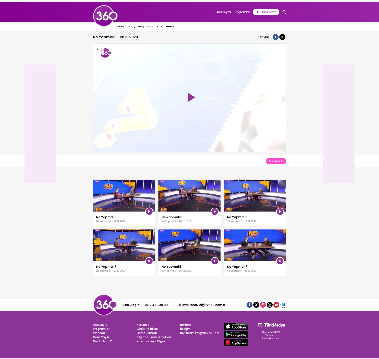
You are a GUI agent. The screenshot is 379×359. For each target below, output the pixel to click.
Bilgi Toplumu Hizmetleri (154, 337)
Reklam (185, 325)
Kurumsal (143, 325)
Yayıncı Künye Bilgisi (151, 341)
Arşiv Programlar (142, 26)
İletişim (185, 329)
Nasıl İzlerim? (102, 341)
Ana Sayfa (223, 12)
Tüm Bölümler (276, 160)
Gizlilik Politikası (148, 329)
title (95, 182)
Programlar (242, 12)
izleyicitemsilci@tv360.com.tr (202, 305)
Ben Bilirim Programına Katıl (200, 333)
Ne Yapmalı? (165, 26)
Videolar (99, 333)
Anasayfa (121, 26)
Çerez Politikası (147, 333)
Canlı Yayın (101, 337)
